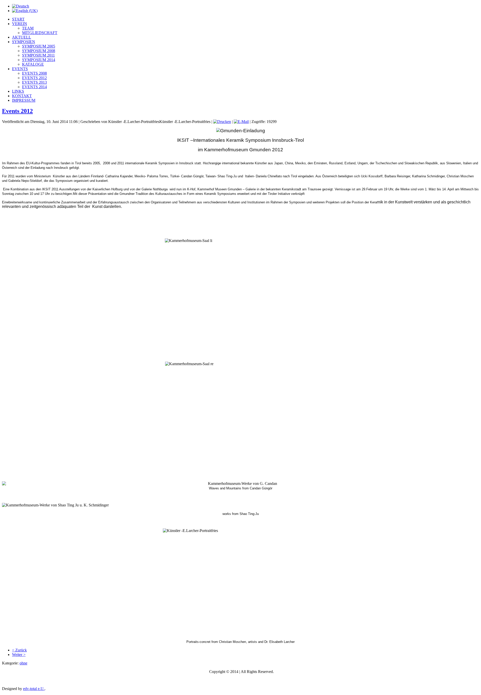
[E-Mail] (241, 121)
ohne (23, 663)
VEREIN (19, 24)
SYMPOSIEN (23, 42)
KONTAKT (22, 96)
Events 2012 (17, 111)
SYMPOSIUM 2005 (38, 46)
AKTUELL (21, 37)
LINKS (18, 91)
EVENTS (20, 69)
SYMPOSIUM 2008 (38, 51)
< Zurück (19, 650)
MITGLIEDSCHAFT (39, 33)
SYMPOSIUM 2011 (38, 55)
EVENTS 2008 (34, 73)
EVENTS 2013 (34, 82)
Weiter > (19, 654)
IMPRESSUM (23, 100)
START (18, 19)
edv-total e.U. (34, 688)
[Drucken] (222, 121)
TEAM (28, 28)
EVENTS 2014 (34, 87)
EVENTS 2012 (34, 78)
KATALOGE (33, 64)
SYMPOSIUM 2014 (38, 60)
